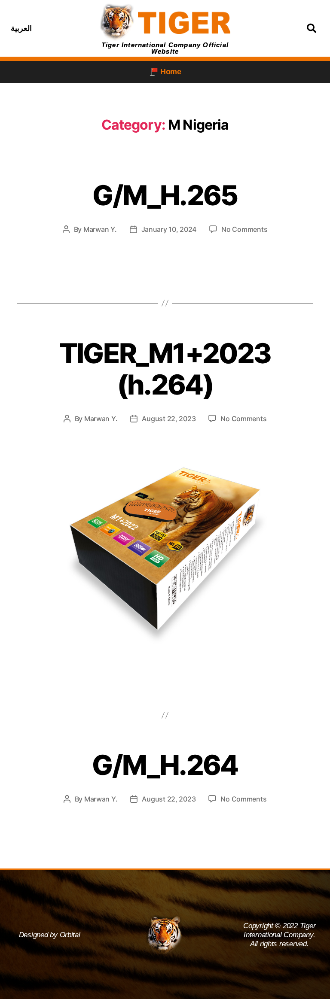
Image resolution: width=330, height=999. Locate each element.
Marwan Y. (100, 229)
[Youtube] (88, 28)
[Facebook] (46, 28)
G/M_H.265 (164, 195)
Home (170, 71)
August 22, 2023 (169, 418)
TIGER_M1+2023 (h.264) (165, 369)
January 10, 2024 (169, 229)
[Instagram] (67, 28)
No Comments (244, 229)
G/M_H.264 (165, 764)
